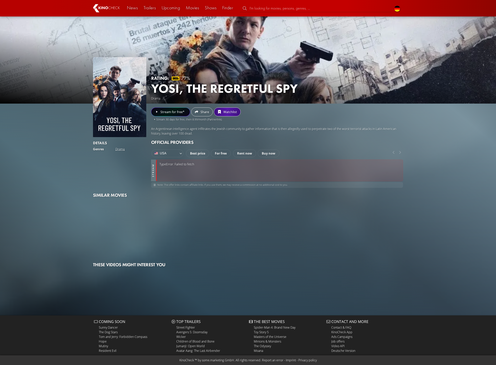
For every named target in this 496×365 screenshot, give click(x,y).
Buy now (268, 153)
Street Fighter (185, 327)
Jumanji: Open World (190, 346)
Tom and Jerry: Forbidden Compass (123, 337)
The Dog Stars (108, 332)
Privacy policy (307, 360)
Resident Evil (107, 351)
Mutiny (103, 346)
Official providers (172, 142)
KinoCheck (186, 360)
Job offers (337, 341)
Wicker (181, 337)
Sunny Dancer (108, 327)
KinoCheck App (341, 332)
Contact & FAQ (341, 327)
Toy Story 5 (261, 332)
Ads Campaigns (341, 337)
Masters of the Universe (270, 337)
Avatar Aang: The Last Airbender (198, 351)
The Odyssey (262, 346)
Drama (120, 149)
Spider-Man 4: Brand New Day (274, 327)
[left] (393, 152)
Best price (197, 153)
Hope (103, 341)
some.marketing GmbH (218, 360)
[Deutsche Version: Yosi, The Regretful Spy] (397, 8)
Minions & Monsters (267, 341)
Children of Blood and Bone (195, 341)
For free (221, 153)
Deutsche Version (343, 351)
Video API (337, 346)
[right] (400, 152)
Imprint (291, 360)
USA (163, 153)
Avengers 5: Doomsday (192, 332)
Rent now (244, 153)
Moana (258, 351)
